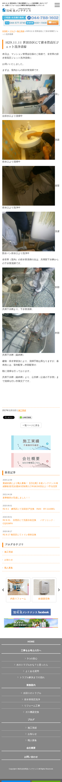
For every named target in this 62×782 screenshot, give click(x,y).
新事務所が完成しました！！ (16, 496)
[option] (25, 590)
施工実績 (20, 31)
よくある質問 (32, 671)
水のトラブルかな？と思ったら (32, 664)
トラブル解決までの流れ (32, 677)
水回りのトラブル (32, 693)
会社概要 (31, 748)
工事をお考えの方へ (31, 650)
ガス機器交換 (32, 712)
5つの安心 (32, 658)
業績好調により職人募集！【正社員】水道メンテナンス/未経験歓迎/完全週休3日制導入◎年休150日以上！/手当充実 (30, 483)
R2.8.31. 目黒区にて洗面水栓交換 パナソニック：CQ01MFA (29, 520)
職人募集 (8, 568)
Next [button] (58, 590)
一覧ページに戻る (31, 425)
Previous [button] (3, 590)
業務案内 (31, 685)
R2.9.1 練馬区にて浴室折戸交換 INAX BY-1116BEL (29, 507)
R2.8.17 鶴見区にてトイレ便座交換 (19, 533)
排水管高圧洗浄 (32, 699)
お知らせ (8, 560)
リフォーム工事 (32, 705)
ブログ (12, 31)
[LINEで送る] (25, 417)
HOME (5, 31)
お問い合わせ (31, 757)
